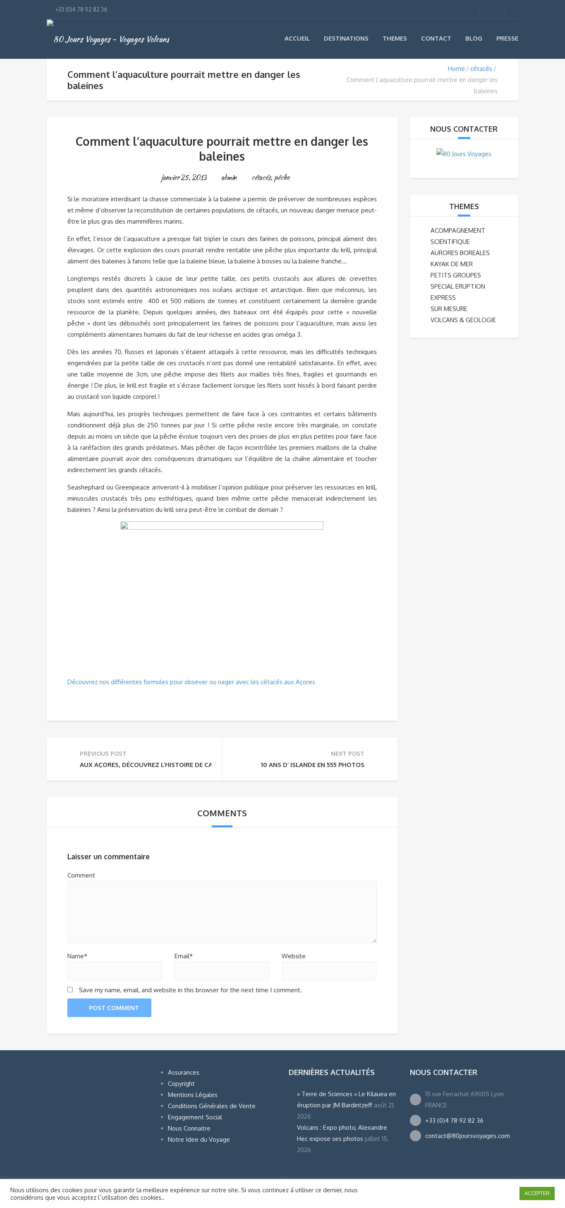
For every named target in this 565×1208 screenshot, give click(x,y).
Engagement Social (195, 1117)
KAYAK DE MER (452, 264)
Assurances (183, 1072)
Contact (436, 38)
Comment (81, 875)
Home (456, 68)
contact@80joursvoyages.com (467, 1136)
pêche (282, 177)
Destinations (346, 38)
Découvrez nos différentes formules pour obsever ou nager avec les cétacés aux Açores (191, 682)
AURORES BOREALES (460, 253)
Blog (473, 38)
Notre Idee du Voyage (199, 1139)
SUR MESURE (449, 309)
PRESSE (507, 38)
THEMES (464, 206)
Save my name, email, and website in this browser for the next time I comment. (190, 990)
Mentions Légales (193, 1095)
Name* (77, 956)
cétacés (481, 68)
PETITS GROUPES (456, 275)
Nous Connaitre (189, 1128)
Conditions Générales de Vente (212, 1106)
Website (294, 956)
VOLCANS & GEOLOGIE (463, 320)
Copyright (181, 1083)
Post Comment (114, 1008)
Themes (395, 38)
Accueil (297, 38)
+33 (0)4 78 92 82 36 (454, 1120)
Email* (184, 956)
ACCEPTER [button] (537, 1193)
